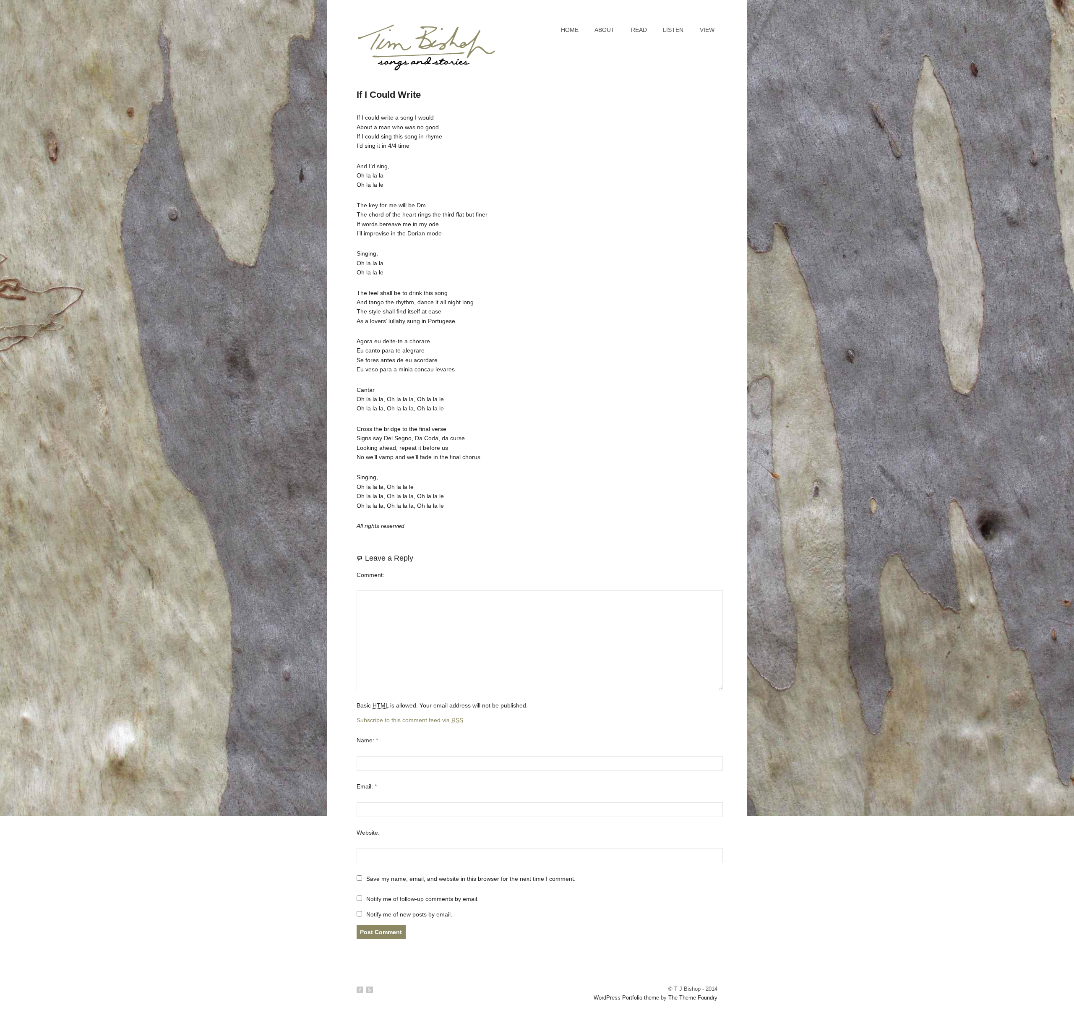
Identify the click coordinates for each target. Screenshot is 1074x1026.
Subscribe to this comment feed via (410, 720)
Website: (368, 832)
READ (639, 29)
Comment (370, 575)
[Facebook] (360, 990)
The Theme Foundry (692, 998)
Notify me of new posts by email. (409, 914)
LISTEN (673, 29)
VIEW (707, 29)
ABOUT (604, 29)
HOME (570, 29)
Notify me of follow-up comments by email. (422, 898)
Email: (367, 786)
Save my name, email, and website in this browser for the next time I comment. (471, 878)
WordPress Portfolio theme (626, 998)
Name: (367, 740)
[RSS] (369, 990)
